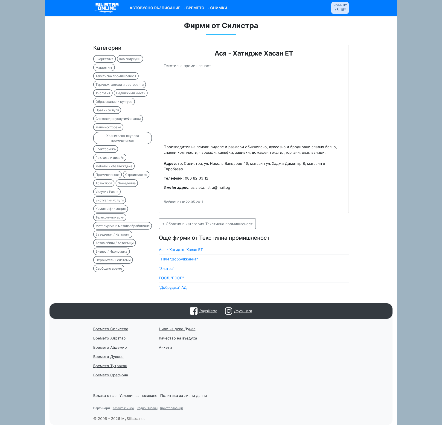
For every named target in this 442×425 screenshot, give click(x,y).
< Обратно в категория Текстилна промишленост (207, 223)
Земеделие (127, 183)
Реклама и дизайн (110, 157)
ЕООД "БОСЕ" (171, 278)
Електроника (106, 149)
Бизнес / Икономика (112, 251)
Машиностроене (108, 127)
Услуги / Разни (107, 192)
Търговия (103, 93)
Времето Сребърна (110, 375)
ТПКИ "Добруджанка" (178, 259)
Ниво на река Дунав (177, 329)
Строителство (136, 175)
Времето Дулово (108, 356)
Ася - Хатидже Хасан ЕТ (181, 249)
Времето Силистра (110, 329)
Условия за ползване (138, 395)
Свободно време (109, 268)
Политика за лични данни (183, 395)
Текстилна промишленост (116, 76)
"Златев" (166, 268)
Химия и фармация (111, 209)
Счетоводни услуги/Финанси (118, 119)
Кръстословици (171, 408)
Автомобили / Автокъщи (115, 243)
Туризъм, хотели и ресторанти (120, 84)
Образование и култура (114, 101)
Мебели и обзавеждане (114, 166)
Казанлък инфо (123, 408)
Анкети (165, 347)
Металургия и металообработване (123, 226)
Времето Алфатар (109, 338)
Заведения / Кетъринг (113, 234)
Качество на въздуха (178, 338)
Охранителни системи (113, 260)
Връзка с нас (104, 395)
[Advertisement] (254, 108)
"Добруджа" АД (173, 287)
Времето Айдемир (110, 347)
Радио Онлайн (147, 408)
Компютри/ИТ (130, 59)
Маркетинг (104, 67)
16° (340, 7)
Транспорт (104, 183)
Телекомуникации (110, 217)
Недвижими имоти (130, 93)
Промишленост (107, 175)
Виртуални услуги (110, 200)
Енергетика (104, 59)
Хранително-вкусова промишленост (122, 138)
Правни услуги (107, 110)
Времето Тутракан (110, 365)
